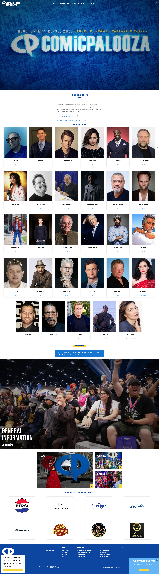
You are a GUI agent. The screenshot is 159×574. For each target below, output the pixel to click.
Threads (68, 116)
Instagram (59, 116)
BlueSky (64, 116)
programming (76, 106)
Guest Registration (81, 554)
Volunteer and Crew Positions (84, 550)
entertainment (60, 106)
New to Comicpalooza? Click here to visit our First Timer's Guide (72, 120)
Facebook (99, 115)
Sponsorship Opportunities (83, 552)
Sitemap (120, 547)
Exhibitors (64, 552)
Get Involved (80, 547)
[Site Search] (156, 3)
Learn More (7, 444)
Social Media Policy (104, 550)
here (88, 115)
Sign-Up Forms (65, 550)
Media (46, 547)
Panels (63, 556)
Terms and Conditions (105, 554)
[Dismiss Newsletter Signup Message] (157, 560)
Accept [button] (12, 569)
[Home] (11, 3)
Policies (102, 547)
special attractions (68, 106)
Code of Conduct (104, 556)
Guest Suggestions (81, 556)
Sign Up (144, 570)
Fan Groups (64, 554)
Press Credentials (49, 550)
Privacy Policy (103, 552)
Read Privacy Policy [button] (7, 566)
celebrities (84, 106)
